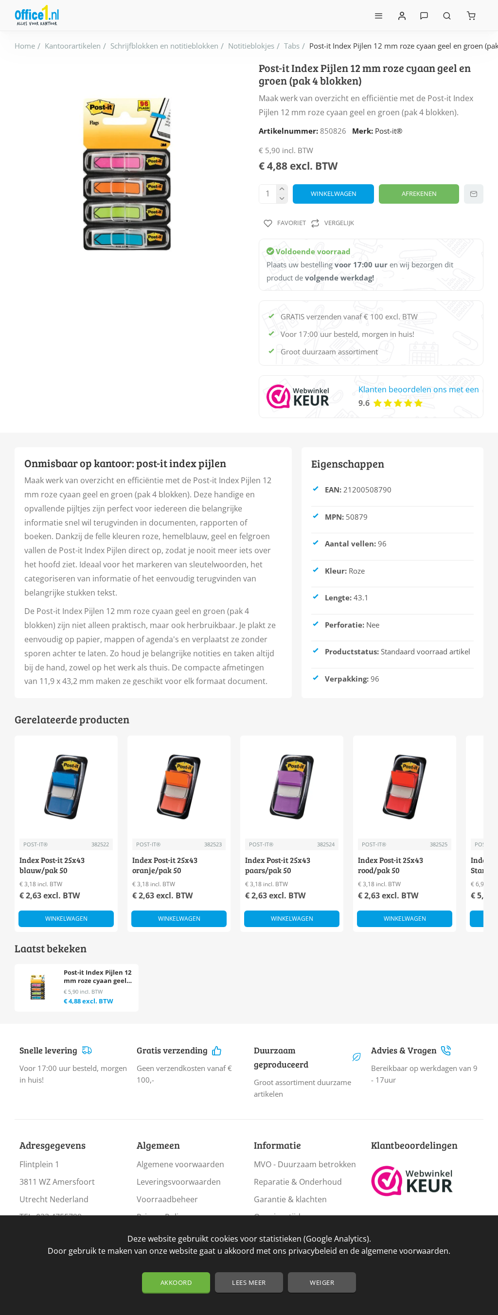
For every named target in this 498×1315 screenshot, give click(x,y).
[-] (281, 198)
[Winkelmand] (471, 15)
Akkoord (176, 1282)
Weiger (322, 1282)
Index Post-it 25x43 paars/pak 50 (277, 865)
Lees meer (249, 1282)
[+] (281, 189)
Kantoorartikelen (73, 46)
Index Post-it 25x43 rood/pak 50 (390, 865)
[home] (25, 46)
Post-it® (388, 131)
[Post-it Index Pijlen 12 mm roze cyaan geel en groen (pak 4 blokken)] (38, 987)
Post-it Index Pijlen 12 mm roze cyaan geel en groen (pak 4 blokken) (97, 976)
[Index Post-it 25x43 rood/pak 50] (404, 787)
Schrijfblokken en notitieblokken (164, 46)
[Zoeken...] (447, 15)
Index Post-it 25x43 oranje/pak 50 (164, 865)
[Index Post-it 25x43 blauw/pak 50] (66, 787)
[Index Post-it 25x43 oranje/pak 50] (179, 787)
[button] (333, 194)
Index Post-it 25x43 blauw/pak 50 (52, 865)
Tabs (292, 46)
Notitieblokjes (251, 46)
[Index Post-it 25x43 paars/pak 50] (291, 787)
